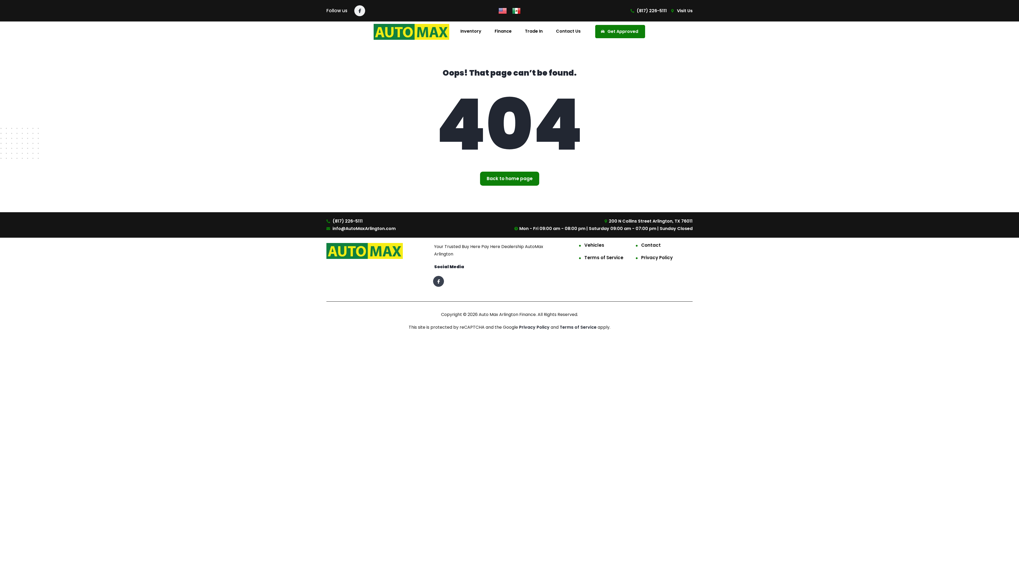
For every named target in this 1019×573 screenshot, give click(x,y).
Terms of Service (603, 257)
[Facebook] (359, 10)
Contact (651, 245)
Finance (503, 31)
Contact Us (568, 31)
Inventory (470, 31)
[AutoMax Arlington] (412, 31)
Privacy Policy (657, 257)
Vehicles (594, 245)
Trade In (534, 31)
